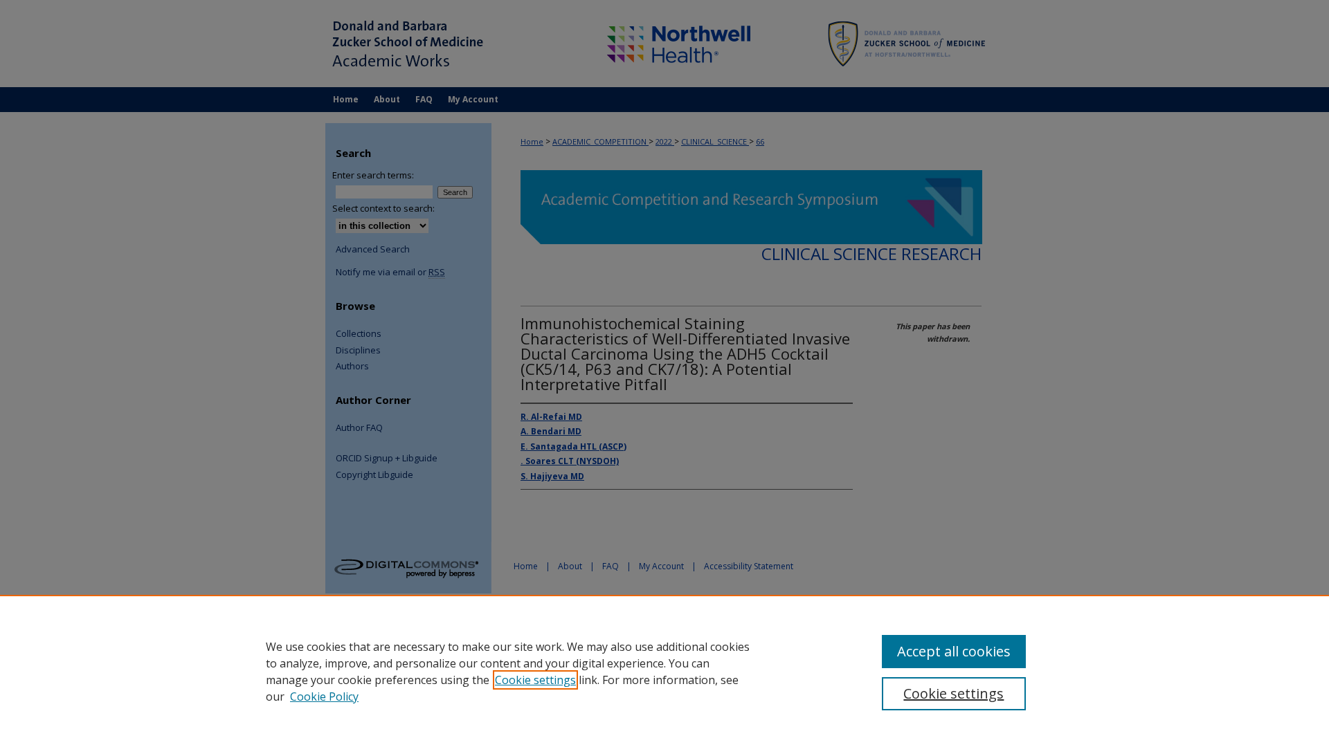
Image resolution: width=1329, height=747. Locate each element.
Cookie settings (535, 680)
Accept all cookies (954, 651)
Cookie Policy (324, 696)
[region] (664, 671)
